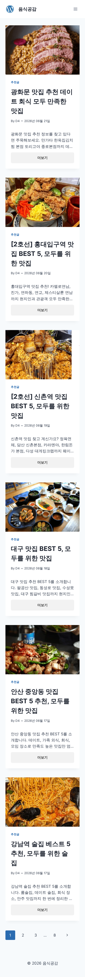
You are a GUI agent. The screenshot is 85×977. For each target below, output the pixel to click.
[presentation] (42, 50)
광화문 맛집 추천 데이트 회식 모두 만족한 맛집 (42, 101)
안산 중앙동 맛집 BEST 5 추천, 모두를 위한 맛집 (40, 701)
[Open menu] (75, 8)
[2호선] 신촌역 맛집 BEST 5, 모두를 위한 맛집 (40, 406)
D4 (17, 121)
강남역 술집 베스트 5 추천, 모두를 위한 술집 (40, 853)
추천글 (15, 82)
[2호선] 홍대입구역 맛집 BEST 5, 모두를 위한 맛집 (42, 253)
